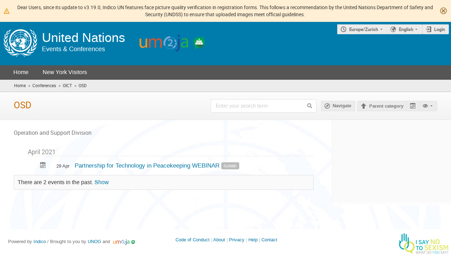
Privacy (237, 240)
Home (21, 72)
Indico (39, 241)
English (406, 29)
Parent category (386, 106)
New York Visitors (65, 72)
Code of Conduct (192, 240)
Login (439, 29)
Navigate (342, 106)
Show (101, 182)
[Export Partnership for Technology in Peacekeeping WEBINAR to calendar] (43, 166)
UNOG (94, 241)
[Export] (413, 106)
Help (253, 240)
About (219, 240)
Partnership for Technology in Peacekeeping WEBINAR (148, 165)
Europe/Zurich (363, 29)
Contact (269, 240)
